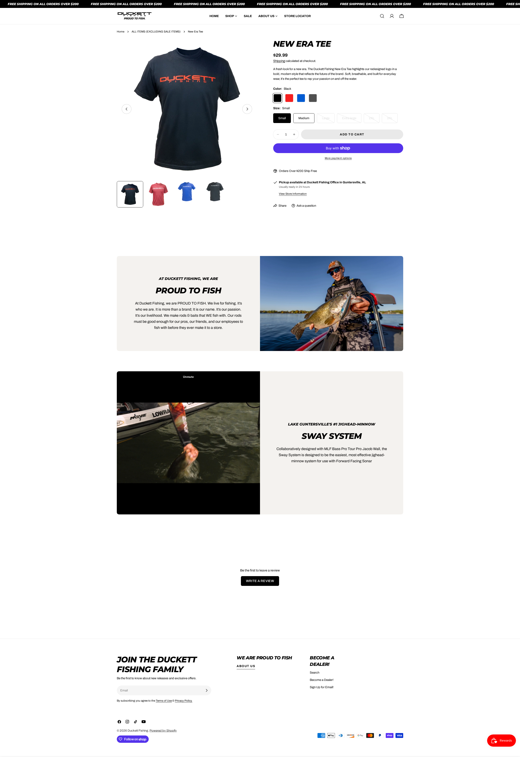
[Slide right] (247, 109)
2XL (374, 120)
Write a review (260, 581)
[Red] (289, 98)
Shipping (279, 61)
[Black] (277, 98)
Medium (303, 118)
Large (328, 120)
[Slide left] (126, 109)
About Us (246, 666)
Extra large (351, 120)
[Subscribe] (206, 690)
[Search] (382, 16)
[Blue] (301, 98)
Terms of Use (164, 700)
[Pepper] (313, 98)
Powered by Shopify (163, 730)
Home (120, 31)
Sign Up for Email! (322, 687)
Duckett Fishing (138, 730)
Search (314, 672)
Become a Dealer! (322, 679)
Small (282, 118)
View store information (293, 193)
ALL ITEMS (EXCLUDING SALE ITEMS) (156, 31)
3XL (392, 120)
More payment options (338, 158)
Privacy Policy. (183, 700)
